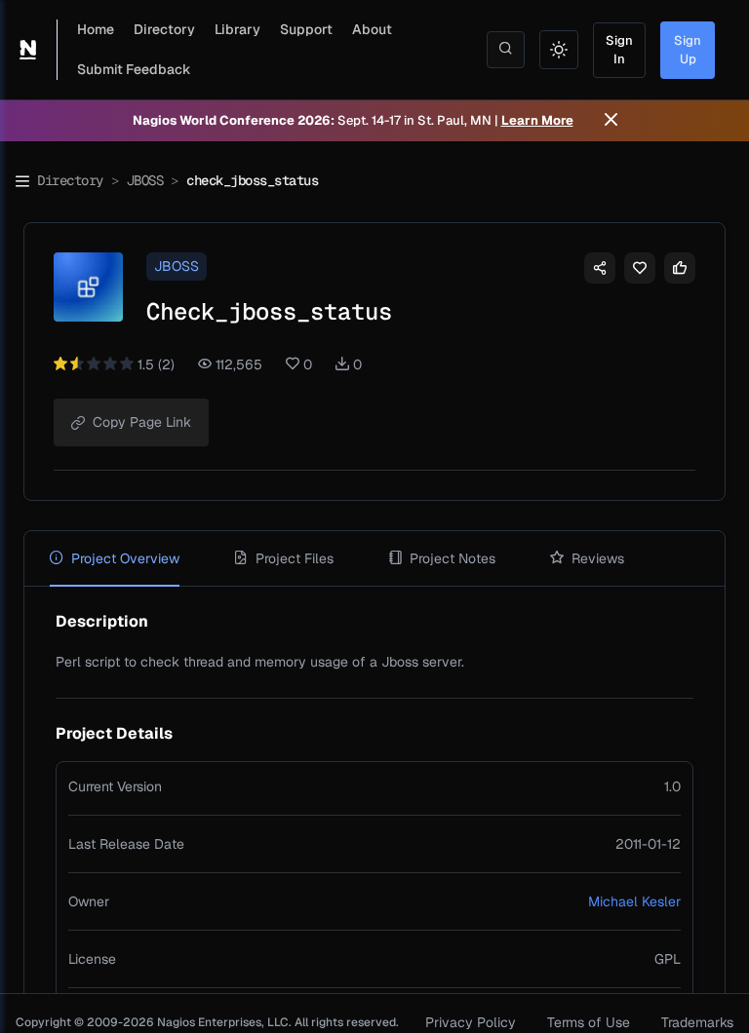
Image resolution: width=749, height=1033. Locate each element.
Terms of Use (588, 1022)
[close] (611, 121)
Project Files (295, 558)
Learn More (537, 120)
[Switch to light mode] (558, 49)
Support (306, 29)
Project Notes (452, 558)
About (372, 29)
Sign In (619, 50)
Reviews (598, 558)
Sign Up (687, 50)
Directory (164, 29)
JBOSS (145, 180)
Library (237, 29)
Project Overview (125, 558)
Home (95, 29)
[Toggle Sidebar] (22, 181)
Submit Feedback (134, 69)
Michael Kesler (634, 901)
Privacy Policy (470, 1022)
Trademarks (697, 1022)
